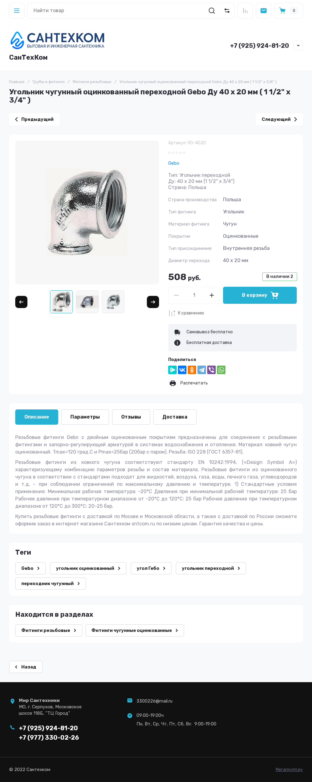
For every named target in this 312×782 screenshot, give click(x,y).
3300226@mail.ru (154, 701)
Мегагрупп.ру (289, 769)
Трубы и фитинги (48, 81)
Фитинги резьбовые (92, 81)
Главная (16, 81)
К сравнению (191, 313)
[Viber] (211, 370)
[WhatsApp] (221, 370)
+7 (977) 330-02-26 (49, 737)
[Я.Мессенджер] (172, 370)
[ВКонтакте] (182, 370)
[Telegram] (201, 370)
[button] (16, 10)
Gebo (173, 163)
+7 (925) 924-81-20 (259, 45)
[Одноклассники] (192, 370)
